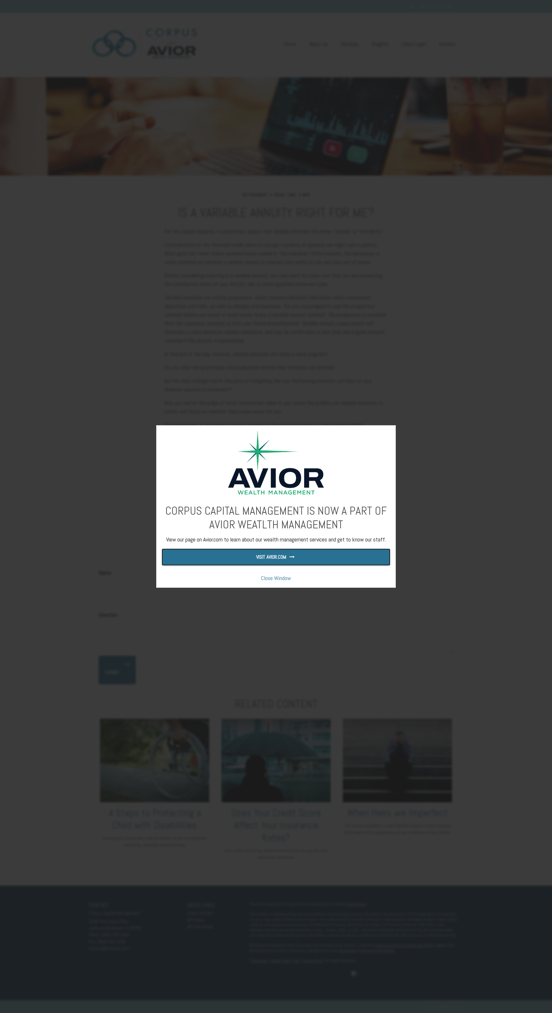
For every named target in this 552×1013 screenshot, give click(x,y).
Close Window (276, 578)
